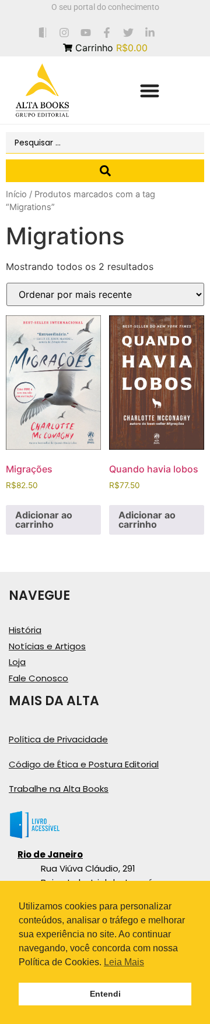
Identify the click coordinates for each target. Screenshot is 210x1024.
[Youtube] (85, 32)
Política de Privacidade (58, 739)
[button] (149, 90)
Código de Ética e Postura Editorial (84, 764)
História (25, 630)
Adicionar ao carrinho (43, 519)
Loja (17, 662)
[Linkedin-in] (150, 32)
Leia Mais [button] (124, 962)
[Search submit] (105, 170)
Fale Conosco (38, 678)
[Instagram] (63, 32)
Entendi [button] (105, 993)
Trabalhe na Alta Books (58, 789)
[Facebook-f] (107, 32)
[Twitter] (128, 32)
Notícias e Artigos (47, 646)
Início (16, 194)
